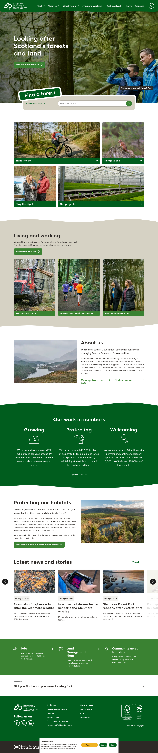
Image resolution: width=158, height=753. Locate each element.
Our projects (67, 204)
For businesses (24, 313)
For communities (115, 313)
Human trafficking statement (59, 725)
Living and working (92, 6)
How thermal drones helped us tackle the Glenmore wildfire (78, 607)
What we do (69, 6)
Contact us (84, 717)
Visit (39, 6)
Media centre (86, 709)
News (129, 6)
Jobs (82, 713)
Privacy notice (53, 717)
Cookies (50, 713)
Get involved (114, 6)
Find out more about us (27, 64)
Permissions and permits (75, 313)
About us (52, 6)
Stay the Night (24, 204)
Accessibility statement (57, 709)
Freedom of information (57, 721)
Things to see (112, 160)
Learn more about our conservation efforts (37, 544)
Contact (139, 6)
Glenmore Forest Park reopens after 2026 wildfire (123, 606)
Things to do (23, 160)
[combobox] (95, 103)
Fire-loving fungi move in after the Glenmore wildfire (34, 606)
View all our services (26, 251)
